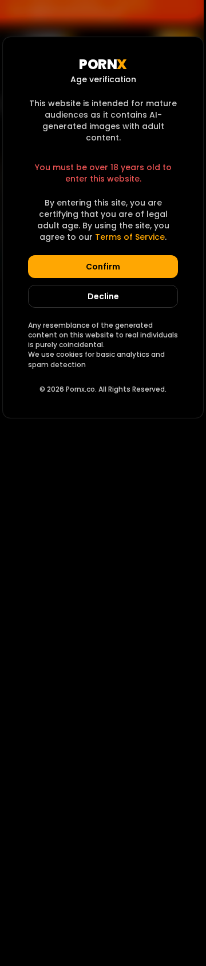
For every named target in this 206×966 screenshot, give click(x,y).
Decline (103, 296)
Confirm (103, 266)
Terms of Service (130, 237)
